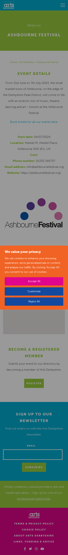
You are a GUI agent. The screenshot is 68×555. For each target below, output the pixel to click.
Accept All (34, 281)
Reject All (34, 301)
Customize (34, 291)
